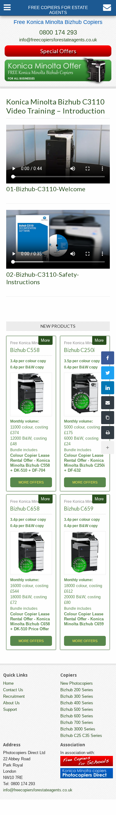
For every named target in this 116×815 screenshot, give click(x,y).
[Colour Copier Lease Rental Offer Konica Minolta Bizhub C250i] (85, 394)
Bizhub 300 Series (76, 696)
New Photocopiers (76, 683)
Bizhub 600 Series (76, 716)
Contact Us (13, 690)
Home (8, 683)
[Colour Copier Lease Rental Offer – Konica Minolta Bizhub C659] (85, 553)
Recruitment (14, 696)
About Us (11, 703)
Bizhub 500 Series (76, 709)
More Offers (31, 482)
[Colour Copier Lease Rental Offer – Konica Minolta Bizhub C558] (31, 394)
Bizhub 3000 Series (77, 729)
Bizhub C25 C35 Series (81, 735)
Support (10, 709)
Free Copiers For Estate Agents (58, 10)
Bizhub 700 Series (76, 722)
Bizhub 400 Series (76, 703)
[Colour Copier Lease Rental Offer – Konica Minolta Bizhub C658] (31, 553)
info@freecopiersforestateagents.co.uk (58, 39)
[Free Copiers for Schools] (86, 764)
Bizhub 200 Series (76, 690)
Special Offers (58, 51)
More (45, 340)
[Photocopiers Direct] (86, 777)
